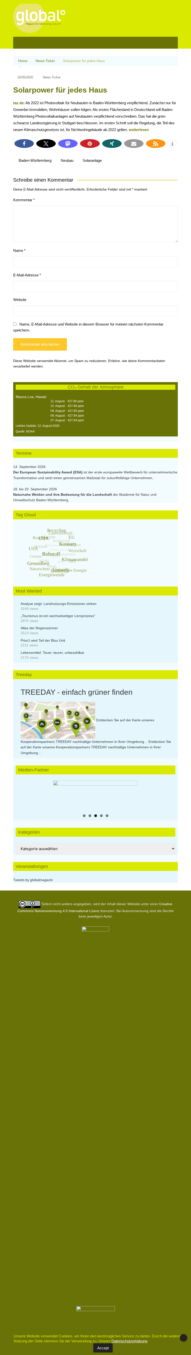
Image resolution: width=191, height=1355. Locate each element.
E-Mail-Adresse (27, 275)
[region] (95, 795)
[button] (24, 143)
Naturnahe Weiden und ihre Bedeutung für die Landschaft (62, 494)
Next (131, 794)
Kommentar (24, 200)
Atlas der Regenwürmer (39, 628)
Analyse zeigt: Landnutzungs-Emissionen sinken (58, 604)
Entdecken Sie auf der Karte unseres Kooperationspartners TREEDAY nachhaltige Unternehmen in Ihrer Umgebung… (96, 747)
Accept (103, 1348)
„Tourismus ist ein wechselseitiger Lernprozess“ (58, 616)
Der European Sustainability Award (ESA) (48, 472)
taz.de (18, 103)
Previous (59, 794)
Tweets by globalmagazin (33, 880)
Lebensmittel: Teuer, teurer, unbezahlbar (52, 653)
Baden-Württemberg (35, 160)
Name (19, 250)
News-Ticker (52, 77)
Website (19, 299)
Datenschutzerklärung (129, 1341)
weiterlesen (139, 130)
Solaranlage (92, 160)
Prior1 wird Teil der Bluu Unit (43, 640)
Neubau (67, 160)
